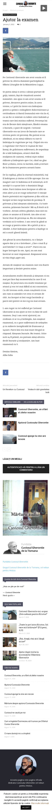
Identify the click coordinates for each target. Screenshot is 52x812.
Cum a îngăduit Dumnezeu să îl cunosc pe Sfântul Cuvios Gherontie (26, 722)
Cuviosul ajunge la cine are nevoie (19, 694)
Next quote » (8, 595)
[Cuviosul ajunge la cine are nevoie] (10, 439)
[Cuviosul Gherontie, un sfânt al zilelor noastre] (10, 412)
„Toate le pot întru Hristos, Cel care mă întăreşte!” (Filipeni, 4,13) (33, 627)
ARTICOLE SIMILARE (12, 402)
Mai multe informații (40, 803)
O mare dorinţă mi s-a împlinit (17, 733)
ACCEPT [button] (26, 807)
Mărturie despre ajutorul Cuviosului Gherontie (24, 703)
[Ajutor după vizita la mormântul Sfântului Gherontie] (10, 655)
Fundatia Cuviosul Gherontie (15, 561)
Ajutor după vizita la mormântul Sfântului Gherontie (29, 655)
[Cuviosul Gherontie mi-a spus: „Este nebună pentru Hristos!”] (10, 615)
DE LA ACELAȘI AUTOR (33, 402)
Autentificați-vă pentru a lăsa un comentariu (26, 468)
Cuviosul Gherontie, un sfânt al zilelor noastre (24, 675)
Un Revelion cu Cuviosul (13, 389)
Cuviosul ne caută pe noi (15, 713)
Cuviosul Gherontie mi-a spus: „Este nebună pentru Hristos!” (33, 612)
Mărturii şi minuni (17, 10)
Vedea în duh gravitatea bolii (38, 391)
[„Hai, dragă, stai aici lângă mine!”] (10, 642)
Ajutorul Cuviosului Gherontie (33, 422)
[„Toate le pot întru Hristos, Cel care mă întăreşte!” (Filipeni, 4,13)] (10, 628)
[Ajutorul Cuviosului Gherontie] (10, 426)
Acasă (5, 10)
